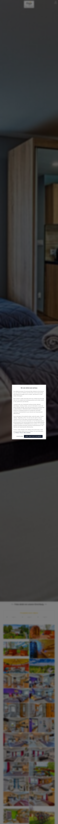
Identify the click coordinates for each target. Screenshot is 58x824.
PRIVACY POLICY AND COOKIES (22, 432)
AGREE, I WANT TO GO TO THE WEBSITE (33, 436)
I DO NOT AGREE (19, 436)
